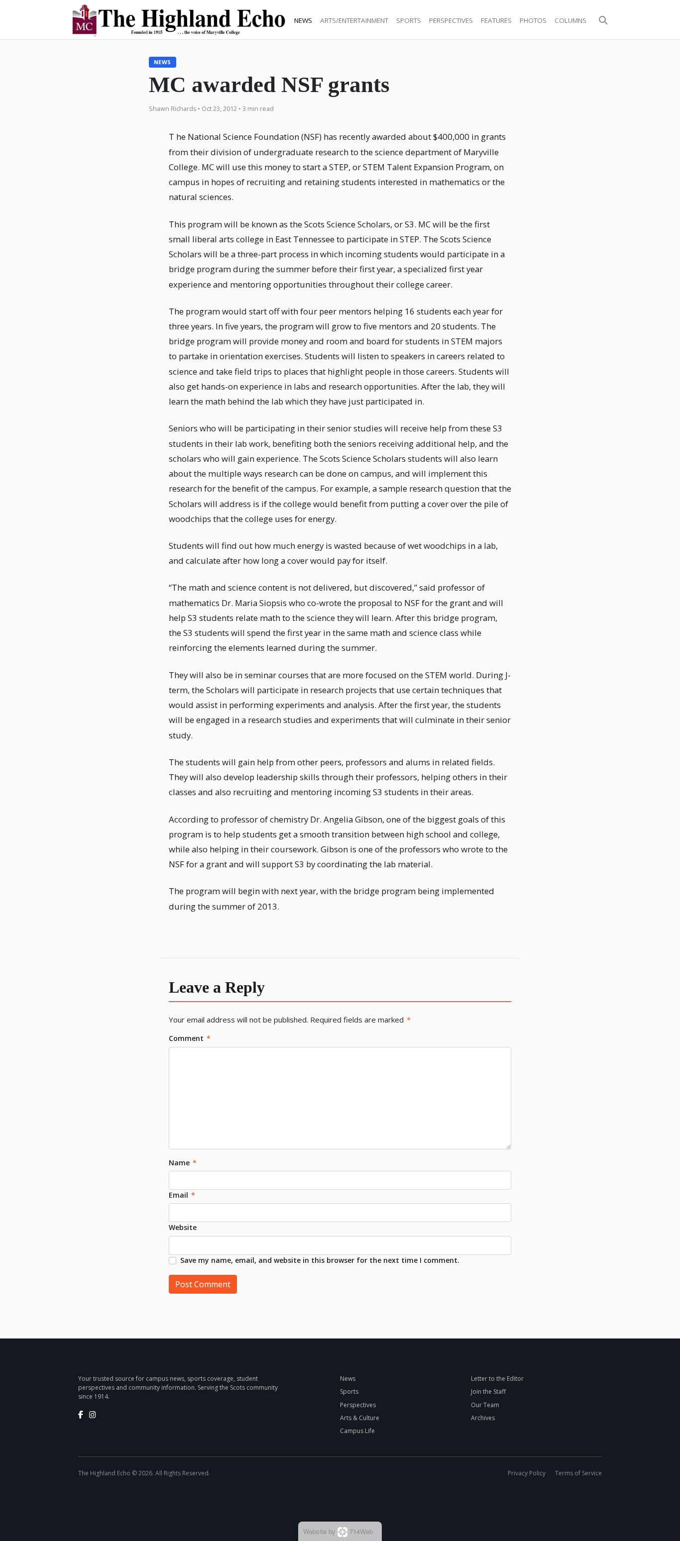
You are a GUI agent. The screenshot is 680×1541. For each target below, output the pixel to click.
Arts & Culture (359, 1418)
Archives (483, 1418)
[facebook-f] (80, 1414)
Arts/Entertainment (354, 20)
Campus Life (357, 1431)
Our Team (485, 1405)
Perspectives (451, 20)
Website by (338, 1531)
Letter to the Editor (497, 1378)
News (303, 20)
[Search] (603, 20)
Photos (533, 20)
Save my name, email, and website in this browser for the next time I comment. (319, 1260)
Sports (408, 20)
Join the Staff (488, 1391)
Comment (190, 1038)
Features (496, 20)
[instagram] (92, 1414)
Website (183, 1227)
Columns (570, 20)
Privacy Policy (527, 1473)
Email (182, 1195)
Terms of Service (578, 1473)
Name (183, 1162)
